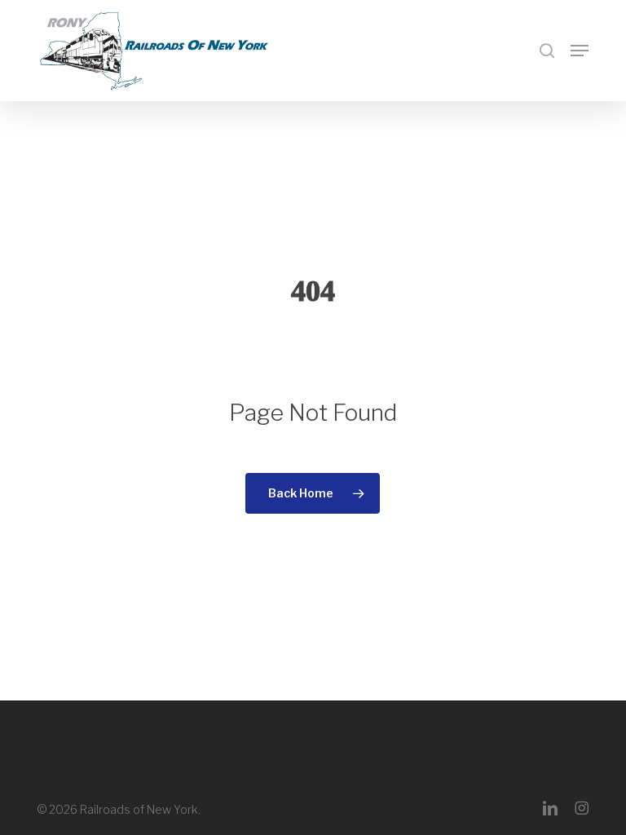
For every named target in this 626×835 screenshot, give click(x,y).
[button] (580, 50)
